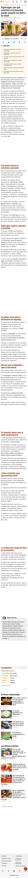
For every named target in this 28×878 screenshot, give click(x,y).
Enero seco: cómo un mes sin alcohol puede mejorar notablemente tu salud (19, 701)
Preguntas (4, 863)
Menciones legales (20, 866)
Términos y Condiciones (18, 863)
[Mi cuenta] (16, 1)
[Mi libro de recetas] (13, 1)
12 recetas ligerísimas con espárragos (17, 712)
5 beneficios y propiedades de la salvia (18, 734)
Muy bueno (14, 675)
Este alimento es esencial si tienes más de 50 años (18, 723)
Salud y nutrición (8, 806)
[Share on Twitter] (19, 42)
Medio (12, 680)
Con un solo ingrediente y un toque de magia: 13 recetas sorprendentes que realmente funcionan (13, 753)
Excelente (13, 673)
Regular (12, 682)
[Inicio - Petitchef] (1, 5)
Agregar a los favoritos (11, 39)
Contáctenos (19, 856)
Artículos (4, 865)
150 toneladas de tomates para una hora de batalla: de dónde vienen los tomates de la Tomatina (13, 780)
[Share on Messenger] (9, 42)
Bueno (12, 678)
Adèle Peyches (17, 17)
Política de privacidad (18, 859)
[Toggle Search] (21, 1)
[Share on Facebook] (3, 42)
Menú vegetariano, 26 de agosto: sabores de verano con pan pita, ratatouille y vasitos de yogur (13, 795)
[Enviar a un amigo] (21, 38)
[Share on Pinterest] (24, 42)
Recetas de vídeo (6, 858)
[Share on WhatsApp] (14, 42)
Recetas (4, 856)
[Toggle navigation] (25, 2)
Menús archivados (6, 861)
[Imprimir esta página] (25, 38)
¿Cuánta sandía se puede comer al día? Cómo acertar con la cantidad (19, 766)
